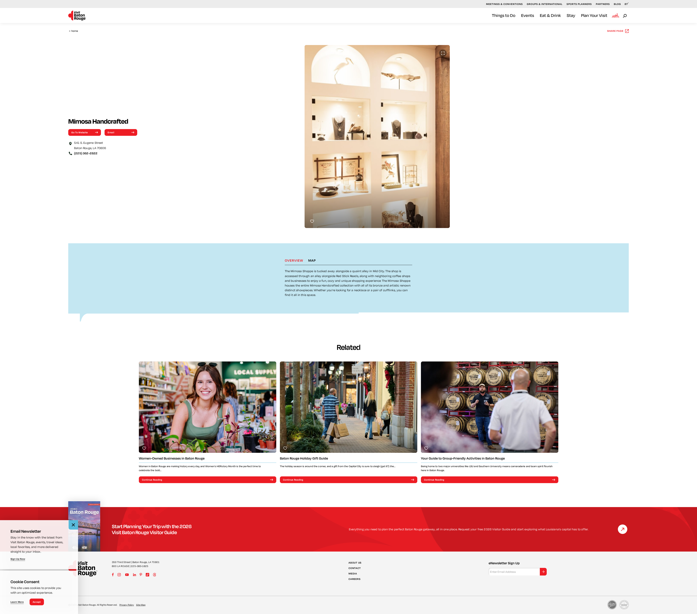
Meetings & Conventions (504, 4)
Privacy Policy (126, 604)
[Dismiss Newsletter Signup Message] (73, 525)
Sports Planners (579, 4)
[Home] (77, 15)
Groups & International (545, 4)
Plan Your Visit (594, 15)
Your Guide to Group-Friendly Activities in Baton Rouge (463, 458)
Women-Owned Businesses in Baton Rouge (172, 458)
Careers (354, 579)
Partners (603, 4)
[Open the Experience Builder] (615, 15)
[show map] (70, 143)
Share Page (615, 30)
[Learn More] (622, 529)
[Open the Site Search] (625, 15)
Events (527, 15)
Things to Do (503, 15)
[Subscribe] (543, 572)
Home (73, 31)
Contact (354, 568)
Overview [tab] (294, 260)
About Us (354, 562)
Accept (37, 601)
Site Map (140, 604)
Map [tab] (312, 260)
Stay (571, 15)
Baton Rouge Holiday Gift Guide (304, 458)
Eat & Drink (550, 15)
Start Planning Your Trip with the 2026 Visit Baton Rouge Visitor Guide (152, 529)
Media (352, 573)
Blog (617, 4)
